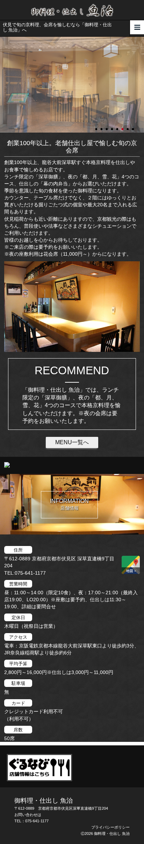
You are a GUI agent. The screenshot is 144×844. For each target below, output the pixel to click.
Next (3, 84)
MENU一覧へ (72, 442)
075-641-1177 (37, 821)
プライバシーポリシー (110, 827)
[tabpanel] (72, 85)
